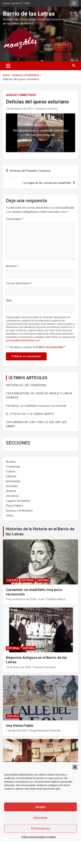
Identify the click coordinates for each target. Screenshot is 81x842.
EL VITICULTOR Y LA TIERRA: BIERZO (30, 414)
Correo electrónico (19, 283)
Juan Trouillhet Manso (52, 599)
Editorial (11, 476)
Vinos (9, 515)
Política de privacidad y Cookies (38, 837)
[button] (75, 767)
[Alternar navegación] (8, 65)
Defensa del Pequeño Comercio (30, 170)
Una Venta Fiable (19, 726)
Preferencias (40, 828)
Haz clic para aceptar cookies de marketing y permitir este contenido (40, 132)
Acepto (41, 807)
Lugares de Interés (18, 501)
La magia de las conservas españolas (46, 183)
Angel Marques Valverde (45, 730)
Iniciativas (12, 496)
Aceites (11, 461)
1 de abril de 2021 (17, 730)
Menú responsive (74, 3)
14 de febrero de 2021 (19, 108)
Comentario (14, 219)
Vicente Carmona (46, 108)
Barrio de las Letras (29, 13)
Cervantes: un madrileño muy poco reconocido (36, 406)
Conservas (13, 466)
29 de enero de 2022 (18, 667)
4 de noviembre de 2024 (21, 599)
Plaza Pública (14, 505)
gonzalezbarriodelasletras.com (23, 340)
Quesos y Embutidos (21, 95)
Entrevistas (13, 481)
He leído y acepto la (37, 347)
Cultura (10, 471)
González (12, 486)
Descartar (41, 818)
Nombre (12, 266)
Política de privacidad (50, 347)
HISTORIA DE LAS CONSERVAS (26, 385)
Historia (11, 491)
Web (9, 300)
